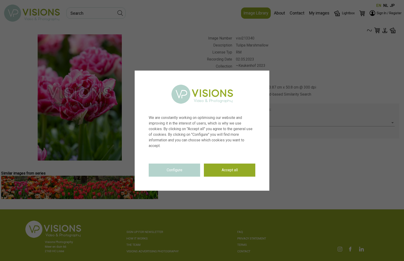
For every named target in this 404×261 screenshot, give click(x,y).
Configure (174, 170)
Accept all (230, 170)
